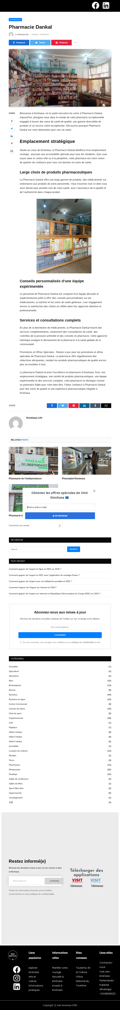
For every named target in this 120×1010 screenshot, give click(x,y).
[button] (60, 495)
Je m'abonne (60, 515)
